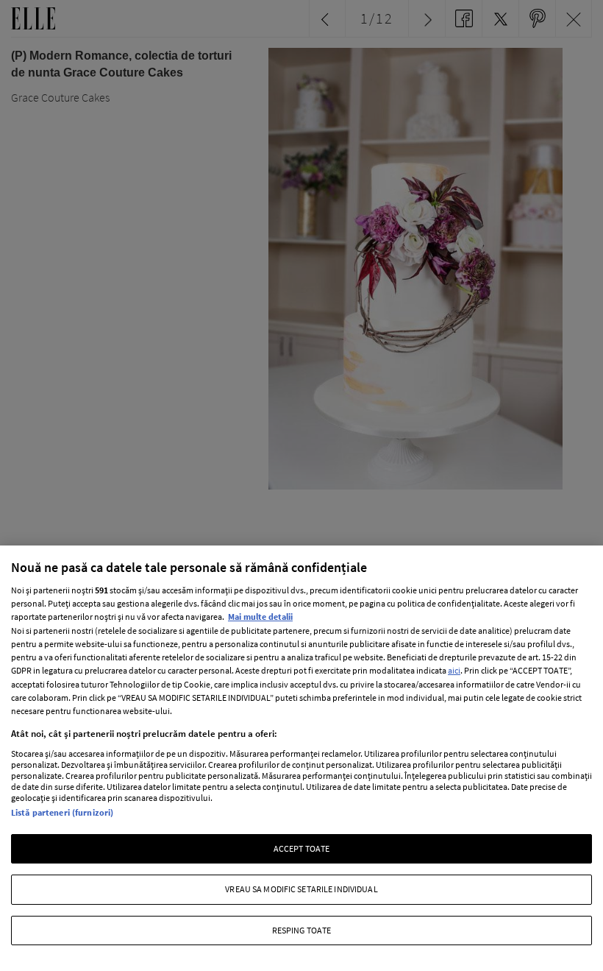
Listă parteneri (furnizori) (62, 812)
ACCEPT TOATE (301, 848)
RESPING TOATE (302, 930)
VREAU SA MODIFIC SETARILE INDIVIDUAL (301, 888)
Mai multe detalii (260, 616)
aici (454, 670)
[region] (301, 758)
